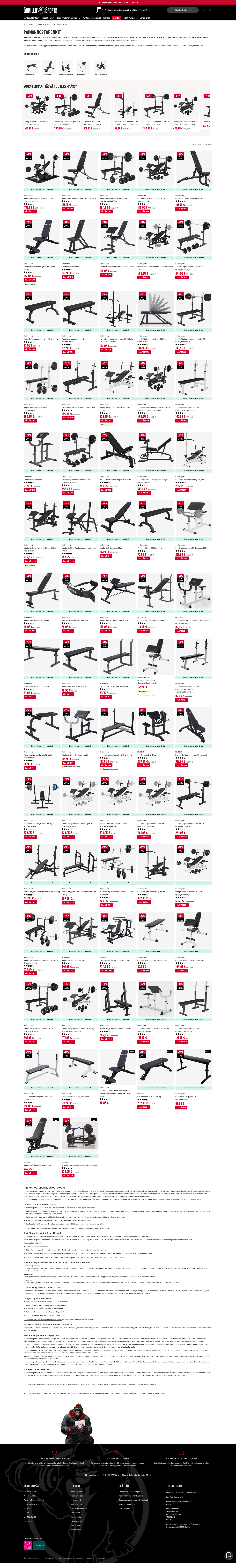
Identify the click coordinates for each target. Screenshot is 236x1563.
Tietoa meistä (77, 1561)
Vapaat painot (29, 1561)
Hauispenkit (81, 75)
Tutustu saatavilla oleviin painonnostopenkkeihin (42, 1385)
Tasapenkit (29, 75)
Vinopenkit (46, 75)
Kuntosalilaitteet (44, 24)
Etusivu (32, 24)
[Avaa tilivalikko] (204, 10)
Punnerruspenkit (66, 75)
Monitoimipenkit (100, 75)
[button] (208, 144)
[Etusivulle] (46, 10)
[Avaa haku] (184, 10)
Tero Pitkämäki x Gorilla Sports (131, 1561)
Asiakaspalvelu (77, 1557)
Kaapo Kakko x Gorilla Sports (130, 1557)
